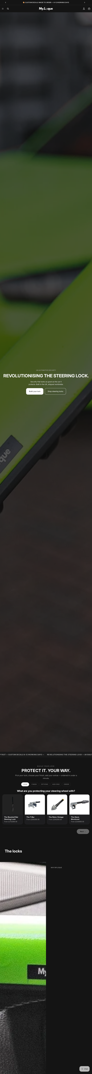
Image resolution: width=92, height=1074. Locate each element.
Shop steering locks (55, 391)
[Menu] (3, 8)
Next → (83, 831)
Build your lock (34, 391)
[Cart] (89, 8)
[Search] (8, 8)
